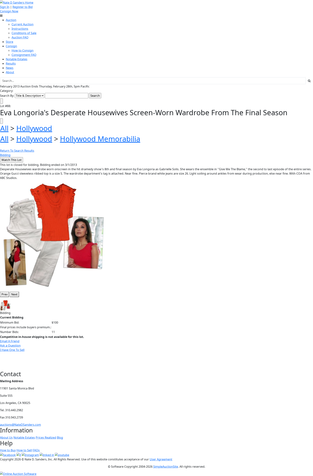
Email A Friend (9, 341)
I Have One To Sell (12, 350)
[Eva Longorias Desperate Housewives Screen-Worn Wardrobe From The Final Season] (53, 234)
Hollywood (34, 128)
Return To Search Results (17, 151)
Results (11, 64)
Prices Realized (46, 438)
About (10, 72)
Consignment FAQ (24, 55)
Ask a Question (10, 346)
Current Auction (23, 24)
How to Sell (24, 450)
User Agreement (161, 459)
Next (14, 294)
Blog (60, 438)
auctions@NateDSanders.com (20, 425)
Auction (11, 20)
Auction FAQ (20, 37)
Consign (11, 46)
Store (9, 42)
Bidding (5, 155)
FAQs (36, 450)
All (4, 128)
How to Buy (8, 450)
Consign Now (9, 11)
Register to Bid (22, 7)
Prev (4, 294)
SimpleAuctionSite (165, 467)
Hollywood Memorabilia (100, 139)
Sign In (4, 7)
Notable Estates (16, 59)
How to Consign (23, 50)
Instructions (20, 29)
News (9, 68)
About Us (6, 438)
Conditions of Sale (24, 33)
